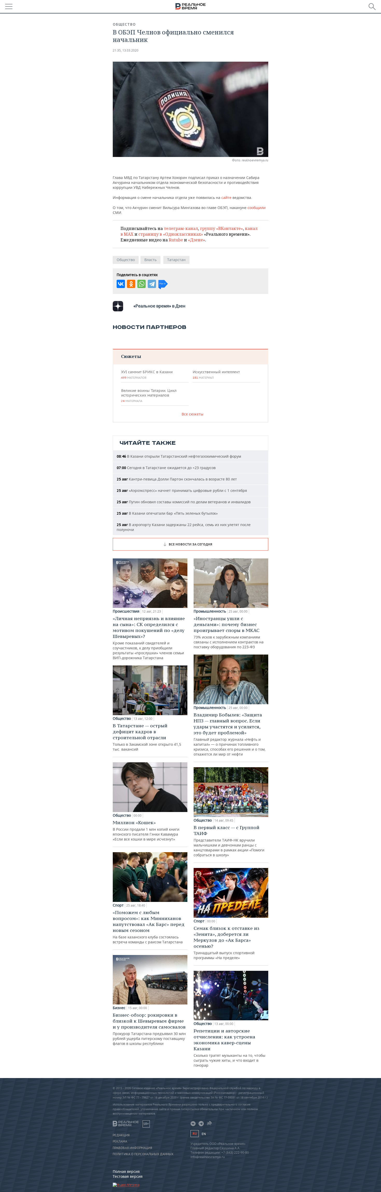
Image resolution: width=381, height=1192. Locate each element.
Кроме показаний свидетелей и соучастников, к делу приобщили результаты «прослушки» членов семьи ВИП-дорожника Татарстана (149, 637)
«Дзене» (196, 240)
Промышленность (210, 611)
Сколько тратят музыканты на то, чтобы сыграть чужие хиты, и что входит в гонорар (229, 1048)
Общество (124, 24)
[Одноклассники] (131, 284)
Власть (150, 259)
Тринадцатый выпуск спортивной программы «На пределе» (226, 942)
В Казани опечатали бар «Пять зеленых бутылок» (167, 513)
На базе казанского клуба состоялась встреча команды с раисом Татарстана (149, 926)
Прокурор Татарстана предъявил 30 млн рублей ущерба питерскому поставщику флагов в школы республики (149, 1029)
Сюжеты (131, 356)
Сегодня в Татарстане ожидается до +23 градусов (166, 467)
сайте (226, 197)
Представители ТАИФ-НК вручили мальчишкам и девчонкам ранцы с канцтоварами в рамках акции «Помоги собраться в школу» (229, 840)
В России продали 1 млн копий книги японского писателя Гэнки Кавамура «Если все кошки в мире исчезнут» (146, 831)
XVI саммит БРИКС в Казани (147, 374)
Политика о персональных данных (143, 1154)
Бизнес (119, 1008)
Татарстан (176, 259)
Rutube (176, 240)
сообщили (257, 207)
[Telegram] (152, 284)
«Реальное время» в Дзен (159, 306)
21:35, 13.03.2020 (125, 50)
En (204, 1134)
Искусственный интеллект (216, 374)
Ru (195, 1134)
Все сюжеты (192, 414)
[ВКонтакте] (121, 284)
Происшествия (126, 611)
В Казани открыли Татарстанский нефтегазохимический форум (179, 456)
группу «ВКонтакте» (221, 228)
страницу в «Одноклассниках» (170, 234)
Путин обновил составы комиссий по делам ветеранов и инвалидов (184, 501)
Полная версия (126, 1171)
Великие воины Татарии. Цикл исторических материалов (149, 395)
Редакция (121, 1135)
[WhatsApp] (141, 284)
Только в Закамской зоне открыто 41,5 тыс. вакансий (147, 737)
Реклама (120, 1141)
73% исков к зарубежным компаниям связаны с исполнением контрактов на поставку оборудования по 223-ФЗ (229, 632)
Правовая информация (132, 1148)
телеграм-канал (181, 228)
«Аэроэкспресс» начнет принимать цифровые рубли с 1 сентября (182, 490)
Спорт (118, 905)
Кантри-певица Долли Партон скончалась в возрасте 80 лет (177, 479)
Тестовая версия (128, 1176)
